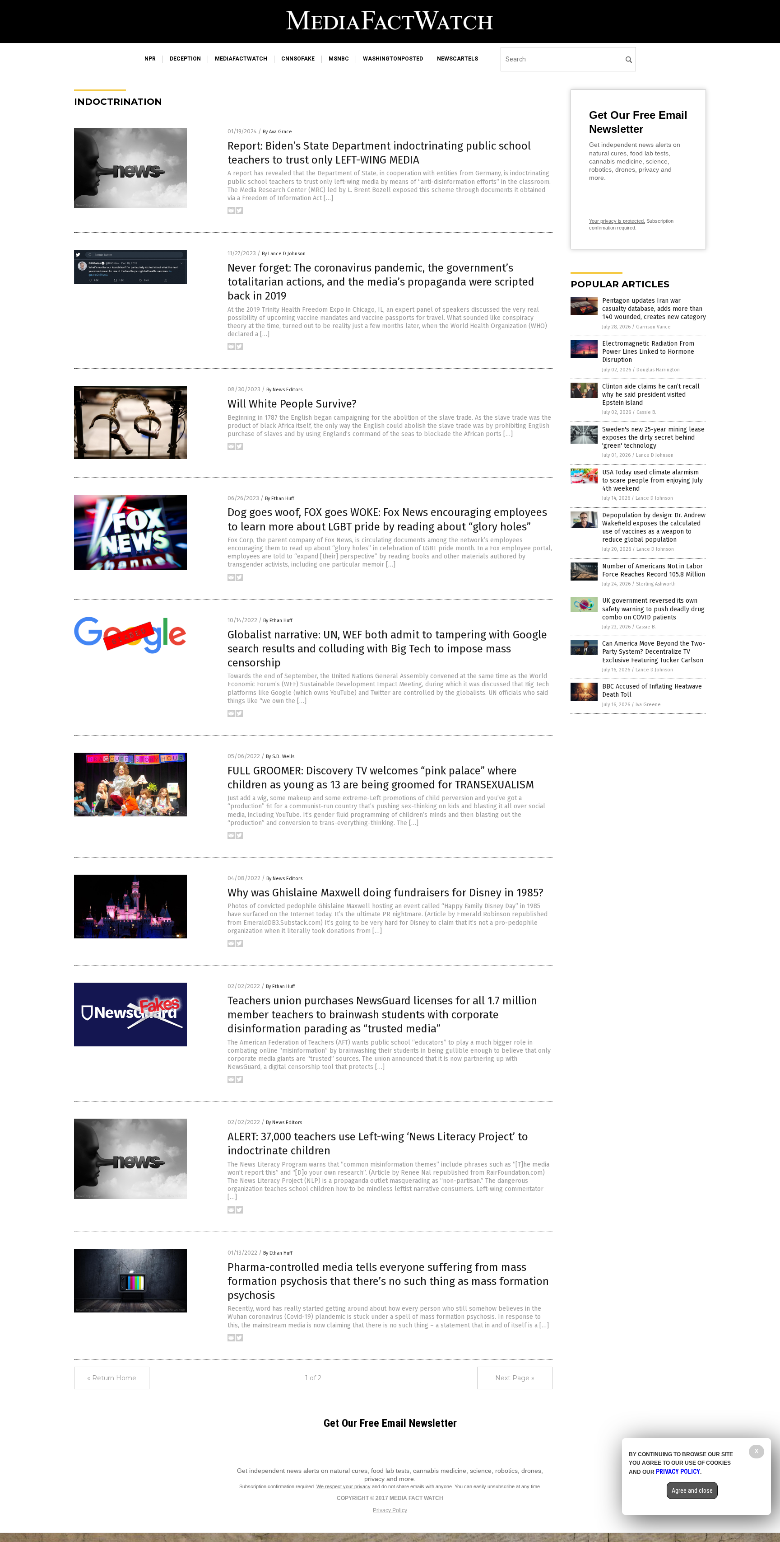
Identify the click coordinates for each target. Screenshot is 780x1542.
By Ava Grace (277, 132)
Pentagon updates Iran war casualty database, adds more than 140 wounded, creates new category (654, 309)
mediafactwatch (241, 59)
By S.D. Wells (280, 756)
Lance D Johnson (654, 455)
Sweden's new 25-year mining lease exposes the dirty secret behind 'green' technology (653, 438)
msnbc (339, 59)
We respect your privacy (343, 1486)
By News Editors (284, 390)
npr (150, 59)
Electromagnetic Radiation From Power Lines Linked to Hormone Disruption (648, 352)
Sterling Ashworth (656, 584)
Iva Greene (648, 705)
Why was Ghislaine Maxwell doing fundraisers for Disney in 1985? (385, 892)
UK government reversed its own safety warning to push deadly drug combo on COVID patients (653, 609)
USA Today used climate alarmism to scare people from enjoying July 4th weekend (652, 480)
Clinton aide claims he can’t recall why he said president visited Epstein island (651, 395)
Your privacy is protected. (617, 221)
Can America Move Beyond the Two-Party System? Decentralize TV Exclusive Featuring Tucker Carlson (653, 652)
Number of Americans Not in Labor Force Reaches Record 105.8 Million (653, 570)
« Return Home (111, 1378)
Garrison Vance (653, 327)
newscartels (457, 59)
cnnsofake (298, 59)
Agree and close (692, 1490)
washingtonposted (393, 59)
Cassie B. (646, 412)
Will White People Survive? (292, 404)
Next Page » (514, 1378)
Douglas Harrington (658, 370)
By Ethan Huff (279, 499)
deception (185, 59)
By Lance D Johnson (284, 254)
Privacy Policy (390, 1510)
